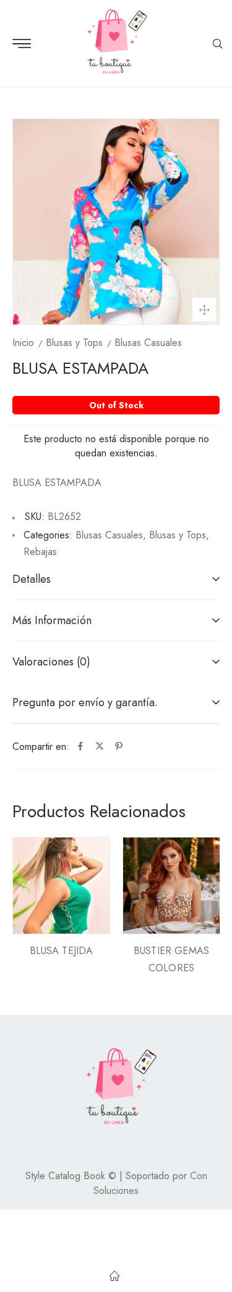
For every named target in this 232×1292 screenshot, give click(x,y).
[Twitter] (99, 747)
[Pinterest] (118, 747)
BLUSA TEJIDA (61, 951)
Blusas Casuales (148, 342)
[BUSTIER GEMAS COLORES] (171, 885)
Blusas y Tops (74, 342)
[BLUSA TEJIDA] (61, 885)
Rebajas (40, 552)
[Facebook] (80, 747)
